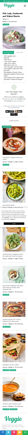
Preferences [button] (12, 219)
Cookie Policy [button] (6, 217)
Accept (14, 223)
